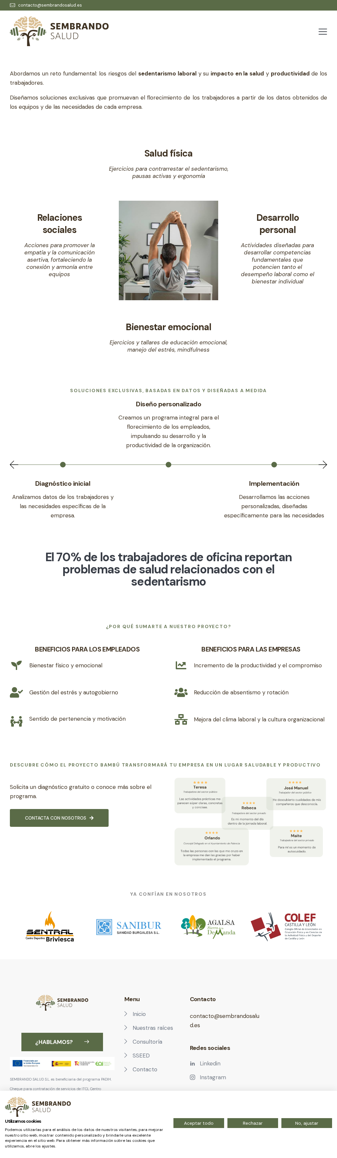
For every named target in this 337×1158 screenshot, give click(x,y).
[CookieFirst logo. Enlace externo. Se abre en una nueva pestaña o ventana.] (38, 1107)
